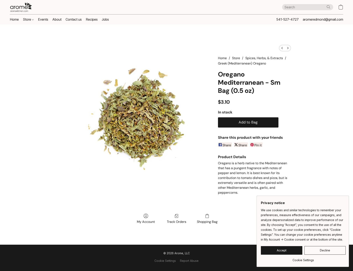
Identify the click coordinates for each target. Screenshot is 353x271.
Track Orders (176, 222)
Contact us (74, 19)
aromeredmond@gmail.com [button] (323, 19)
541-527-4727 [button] (287, 19)
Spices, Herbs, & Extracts (264, 58)
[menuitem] (282, 48)
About (56, 19)
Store (27, 19)
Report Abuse (189, 260)
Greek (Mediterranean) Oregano (242, 63)
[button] (21, 7)
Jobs (105, 19)
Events (43, 19)
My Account (146, 222)
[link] (303, 259)
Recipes (92, 19)
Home (14, 19)
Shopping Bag (207, 222)
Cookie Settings (165, 260)
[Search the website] (328, 7)
